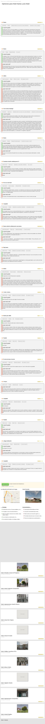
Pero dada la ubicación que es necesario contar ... (33, 515)
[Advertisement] (21, 43)
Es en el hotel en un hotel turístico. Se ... (10, 517)
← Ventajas (3, 507)
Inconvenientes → (26, 507)
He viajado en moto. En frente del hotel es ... (10, 511)
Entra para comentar (11, 486)
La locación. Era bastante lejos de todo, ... (31, 511)
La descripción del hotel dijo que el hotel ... (31, 509)
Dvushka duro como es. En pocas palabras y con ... (12, 509)
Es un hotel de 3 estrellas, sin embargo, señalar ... (11, 519)
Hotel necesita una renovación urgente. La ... (32, 513)
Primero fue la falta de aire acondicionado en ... (32, 518)
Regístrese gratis (5, 484)
